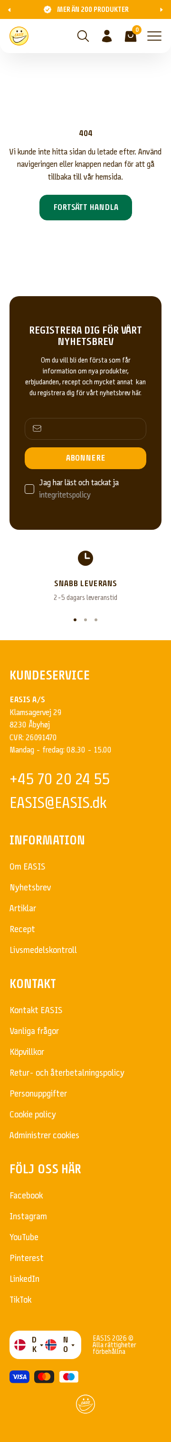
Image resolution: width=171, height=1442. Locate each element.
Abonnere (85, 458)
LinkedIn (24, 1279)
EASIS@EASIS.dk (58, 802)
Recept (22, 929)
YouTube (24, 1237)
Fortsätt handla (85, 207)
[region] (85, 576)
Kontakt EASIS (36, 1010)
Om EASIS (28, 866)
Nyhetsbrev (30, 887)
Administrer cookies (44, 1135)
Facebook (26, 1195)
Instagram (28, 1216)
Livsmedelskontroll (43, 950)
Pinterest (27, 1258)
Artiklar (23, 908)
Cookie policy (33, 1114)
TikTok (20, 1300)
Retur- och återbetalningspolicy (67, 1073)
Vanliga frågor (34, 1031)
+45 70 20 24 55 (60, 779)
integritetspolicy (65, 494)
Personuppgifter (38, 1093)
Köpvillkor (27, 1052)
